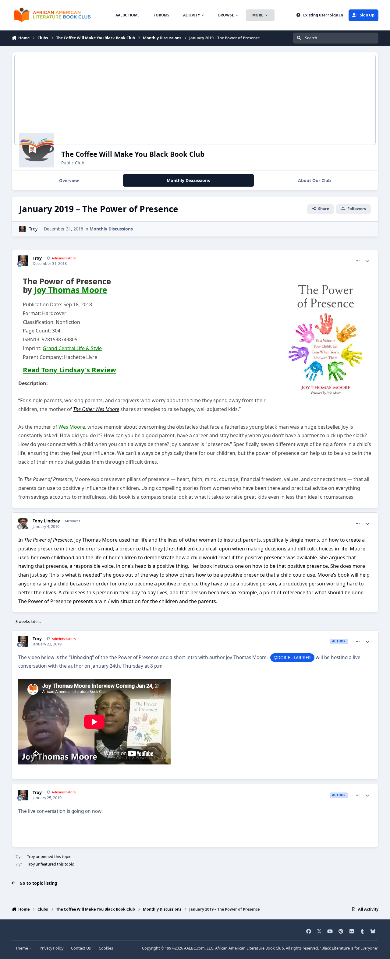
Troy (33, 229)
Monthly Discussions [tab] (188, 180)
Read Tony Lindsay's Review (69, 369)
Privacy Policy (51, 948)
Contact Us (81, 948)
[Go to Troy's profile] (22, 229)
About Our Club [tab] (314, 180)
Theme (22, 948)
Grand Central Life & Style (72, 348)
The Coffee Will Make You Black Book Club (132, 154)
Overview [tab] (69, 180)
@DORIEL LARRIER (292, 657)
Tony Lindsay (46, 521)
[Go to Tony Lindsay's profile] (23, 523)
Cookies (106, 948)
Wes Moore (71, 426)
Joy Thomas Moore (70, 289)
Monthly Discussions (111, 229)
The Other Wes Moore (96, 409)
